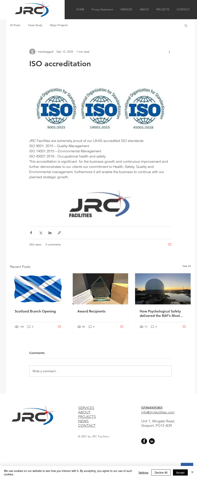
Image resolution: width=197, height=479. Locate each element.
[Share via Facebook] (31, 233)
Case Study (35, 25)
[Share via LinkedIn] (50, 233)
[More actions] (169, 51)
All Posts (15, 25)
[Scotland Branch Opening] (38, 288)
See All (186, 266)
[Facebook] (144, 441)
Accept (180, 472)
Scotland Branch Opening (35, 311)
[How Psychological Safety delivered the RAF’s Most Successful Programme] (163, 288)
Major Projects (59, 25)
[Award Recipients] (100, 288)
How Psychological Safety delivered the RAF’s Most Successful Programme (160, 313)
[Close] (192, 472)
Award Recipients (91, 311)
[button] (186, 25)
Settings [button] (143, 472)
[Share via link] (59, 233)
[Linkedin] (152, 441)
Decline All (161, 472)
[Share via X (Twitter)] (40, 233)
